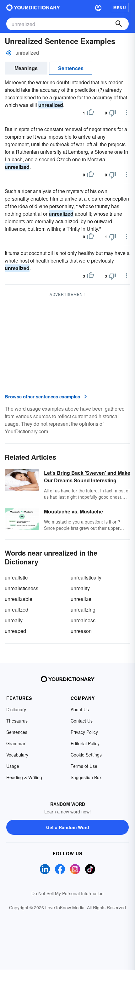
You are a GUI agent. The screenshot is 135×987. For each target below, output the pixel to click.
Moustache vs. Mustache (73, 511)
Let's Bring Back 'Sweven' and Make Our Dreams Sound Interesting (87, 476)
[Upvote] (90, 113)
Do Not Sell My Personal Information (67, 893)
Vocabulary (17, 754)
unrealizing (83, 609)
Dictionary (16, 709)
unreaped (15, 631)
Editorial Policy (85, 743)
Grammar (15, 743)
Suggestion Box (86, 777)
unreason (81, 631)
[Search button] (118, 24)
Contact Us (82, 721)
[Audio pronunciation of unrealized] (8, 53)
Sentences (71, 68)
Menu (119, 7)
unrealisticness (21, 588)
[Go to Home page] (33, 7)
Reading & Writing (24, 777)
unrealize (81, 598)
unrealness (83, 620)
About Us (80, 709)
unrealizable (18, 598)
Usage (12, 766)
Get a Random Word (67, 827)
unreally (14, 620)
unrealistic (16, 577)
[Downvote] (112, 113)
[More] (126, 112)
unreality (80, 588)
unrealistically (86, 577)
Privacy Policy (84, 732)
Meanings (26, 68)
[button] (98, 7)
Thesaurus (17, 721)
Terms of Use (84, 766)
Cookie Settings (86, 754)
